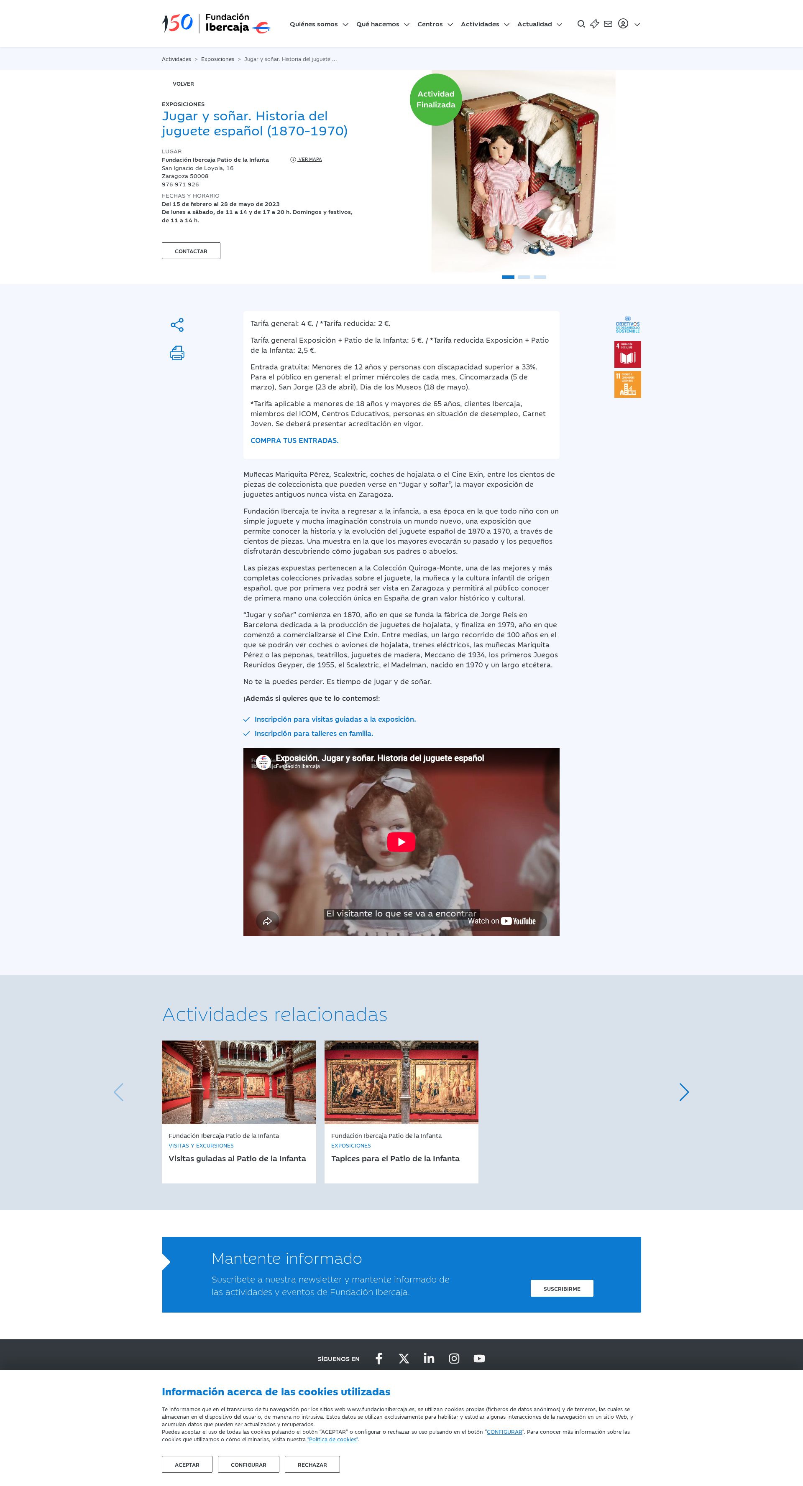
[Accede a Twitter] (404, 1358)
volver (183, 83)
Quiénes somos (314, 23)
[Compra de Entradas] (595, 23)
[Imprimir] (177, 353)
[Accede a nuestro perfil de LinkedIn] (429, 1358)
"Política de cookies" (332, 1439)
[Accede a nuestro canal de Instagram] (454, 1358)
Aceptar (187, 1464)
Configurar (248, 1464)
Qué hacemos (377, 23)
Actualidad (534, 23)
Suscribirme (562, 1288)
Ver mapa (309, 159)
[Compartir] (177, 325)
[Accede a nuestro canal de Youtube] (479, 1358)
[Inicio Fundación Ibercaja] (216, 23)
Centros (430, 23)
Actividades (480, 23)
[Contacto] (608, 23)
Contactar (191, 250)
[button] (508, 277)
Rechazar (312, 1464)
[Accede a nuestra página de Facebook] (379, 1358)
